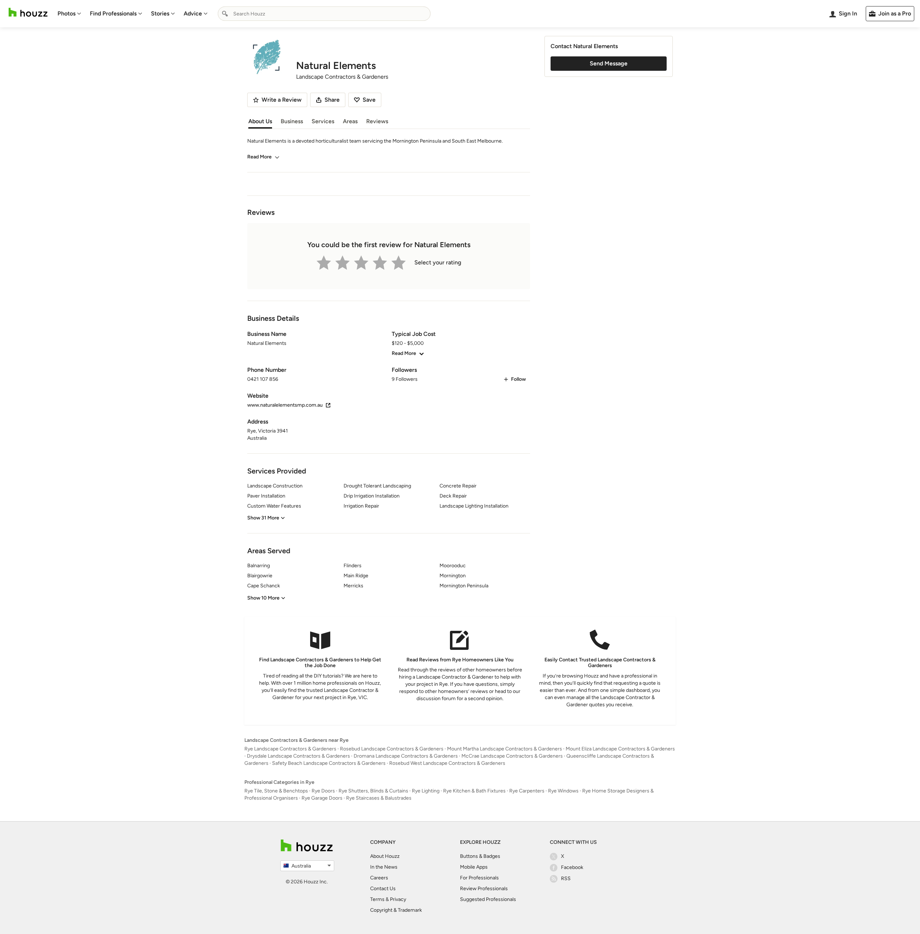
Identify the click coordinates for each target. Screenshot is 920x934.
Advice (193, 13)
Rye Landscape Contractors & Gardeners (290, 749)
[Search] (225, 13)
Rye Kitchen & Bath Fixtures (474, 791)
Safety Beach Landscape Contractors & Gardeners (329, 763)
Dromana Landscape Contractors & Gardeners (406, 756)
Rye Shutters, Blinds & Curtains (373, 791)
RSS (566, 878)
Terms (377, 899)
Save (369, 99)
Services (323, 121)
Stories (160, 13)
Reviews (377, 121)
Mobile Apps (474, 867)
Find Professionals (113, 13)
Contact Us (383, 889)
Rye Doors (323, 791)
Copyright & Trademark (396, 910)
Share (332, 99)
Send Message (608, 63)
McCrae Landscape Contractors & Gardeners (512, 756)
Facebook (572, 867)
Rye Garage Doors (322, 798)
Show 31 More (263, 518)
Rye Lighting (426, 791)
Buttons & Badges (480, 856)
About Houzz (385, 856)
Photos (66, 13)
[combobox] (324, 13)
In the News (383, 867)
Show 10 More (263, 598)
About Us (260, 121)
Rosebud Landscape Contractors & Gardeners (391, 749)
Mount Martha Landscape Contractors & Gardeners (504, 749)
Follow (518, 379)
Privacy (398, 899)
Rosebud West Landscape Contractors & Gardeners (447, 763)
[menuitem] (69, 13)
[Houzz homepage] (28, 12)
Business (292, 121)
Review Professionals (484, 889)
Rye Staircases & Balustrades (378, 798)
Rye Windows (563, 791)
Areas (350, 121)
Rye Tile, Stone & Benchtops (276, 791)
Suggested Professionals (488, 899)
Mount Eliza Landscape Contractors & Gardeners (620, 749)
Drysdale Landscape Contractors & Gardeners (298, 756)
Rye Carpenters (526, 791)
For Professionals (479, 878)
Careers (379, 878)
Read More (259, 157)
